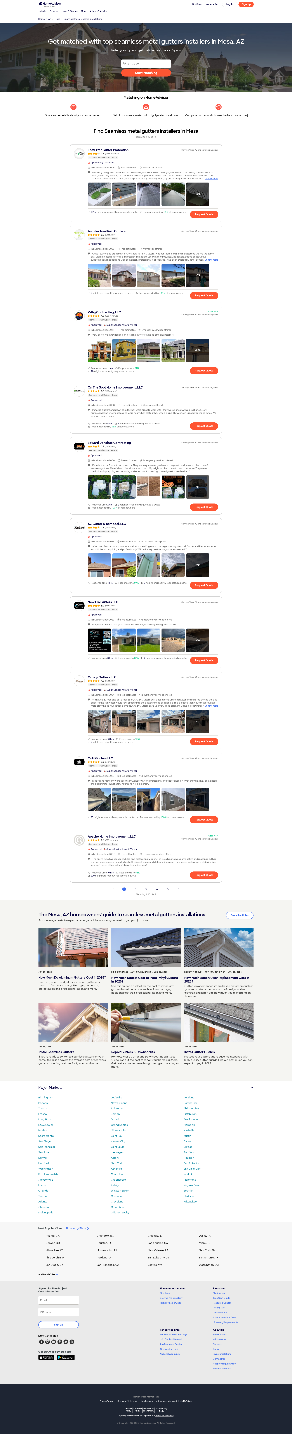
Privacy (128, 1410)
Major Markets (50, 1087)
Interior (43, 11)
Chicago (43, 1207)
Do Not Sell (148, 1410)
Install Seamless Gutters (56, 1052)
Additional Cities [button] (46, 1274)
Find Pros (165, 1293)
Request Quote (204, 214)
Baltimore (117, 1108)
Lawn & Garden (69, 11)
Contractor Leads (169, 1349)
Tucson (42, 1108)
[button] (99, 194)
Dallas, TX (205, 1235)
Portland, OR (105, 1257)
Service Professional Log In (174, 1334)
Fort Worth (190, 1152)
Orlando (43, 1190)
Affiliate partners (222, 1368)
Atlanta (42, 1201)
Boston (115, 1114)
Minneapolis (118, 1130)
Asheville (116, 1168)
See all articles (240, 915)
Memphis (189, 1125)
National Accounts (170, 1354)
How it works (220, 1334)
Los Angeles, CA (158, 1243)
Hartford (43, 1163)
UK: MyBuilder (186, 1401)
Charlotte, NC (105, 1235)
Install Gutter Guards (199, 1052)
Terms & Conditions (164, 1416)
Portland (189, 1097)
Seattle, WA (155, 1265)
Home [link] (41, 19)
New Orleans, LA (158, 1250)
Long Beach (45, 1119)
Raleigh (115, 1185)
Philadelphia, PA (55, 1257)
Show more (212, 178)
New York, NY (207, 1250)
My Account (219, 1293)
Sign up (58, 1324)
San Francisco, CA (108, 1265)
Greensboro (118, 1179)
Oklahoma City (120, 1212)
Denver (42, 1157)
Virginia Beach (192, 1185)
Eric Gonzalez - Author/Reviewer (131, 972)
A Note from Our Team (224, 1317)
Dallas (187, 1141)
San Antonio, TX (208, 1257)
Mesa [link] (57, 19)
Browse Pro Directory (171, 1298)
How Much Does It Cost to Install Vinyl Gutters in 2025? (144, 979)
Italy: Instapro (147, 1401)
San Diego (44, 1141)
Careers (217, 1344)
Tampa (42, 1196)
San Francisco (47, 1146)
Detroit (115, 1119)
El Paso (188, 1146)
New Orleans (119, 1103)
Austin (187, 1136)
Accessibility (161, 1410)
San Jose (43, 1152)
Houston (189, 1157)
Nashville (189, 1130)
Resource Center (222, 1303)
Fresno (42, 1114)
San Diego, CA (54, 1265)
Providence (191, 1119)
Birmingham (45, 1097)
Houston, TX (104, 1243)
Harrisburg (190, 1103)
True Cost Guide (221, 1298)
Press (216, 1349)
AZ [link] (49, 19)
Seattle (188, 1190)
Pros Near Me (220, 1312)
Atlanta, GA (53, 1235)
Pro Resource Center (171, 1344)
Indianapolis (45, 1212)
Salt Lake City (192, 1168)
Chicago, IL (155, 1235)
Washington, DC (209, 1265)
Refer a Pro (219, 1307)
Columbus (117, 1207)
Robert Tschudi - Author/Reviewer (204, 972)
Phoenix (43, 1103)
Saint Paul (117, 1136)
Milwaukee (190, 1201)
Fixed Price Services (170, 1303)
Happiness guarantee (224, 1363)
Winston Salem (120, 1190)
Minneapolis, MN (107, 1250)
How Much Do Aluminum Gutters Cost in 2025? (72, 977)
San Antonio (191, 1163)
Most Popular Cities (50, 1228)
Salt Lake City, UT (158, 1257)
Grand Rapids (119, 1125)
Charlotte (117, 1174)
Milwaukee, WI (54, 1250)
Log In (229, 4)
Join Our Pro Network (171, 1339)
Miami (42, 1185)
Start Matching (146, 73)
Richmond (190, 1179)
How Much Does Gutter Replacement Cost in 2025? (216, 979)
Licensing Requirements (225, 1322)
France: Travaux (107, 1401)
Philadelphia (191, 1108)
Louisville (116, 1097)
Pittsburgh (190, 1114)
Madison (189, 1196)
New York (117, 1163)
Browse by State (76, 1228)
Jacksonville (45, 1179)
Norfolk (188, 1174)
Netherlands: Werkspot (166, 1401)
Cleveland (117, 1201)
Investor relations (222, 1354)
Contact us (219, 1358)
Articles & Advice (98, 11)
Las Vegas (117, 1152)
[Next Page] (179, 889)
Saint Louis (117, 1146)
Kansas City (118, 1141)
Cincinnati (117, 1196)
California (137, 1410)
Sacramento (46, 1136)
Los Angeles (45, 1125)
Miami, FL (204, 1243)
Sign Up (246, 4)
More (83, 11)
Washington (45, 1168)
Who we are (219, 1339)
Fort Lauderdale (48, 1174)
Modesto (43, 1130)
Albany (115, 1157)
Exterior (54, 11)
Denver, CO (53, 1243)
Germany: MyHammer (127, 1401)
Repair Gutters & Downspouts (133, 1052)
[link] (146, 153)
